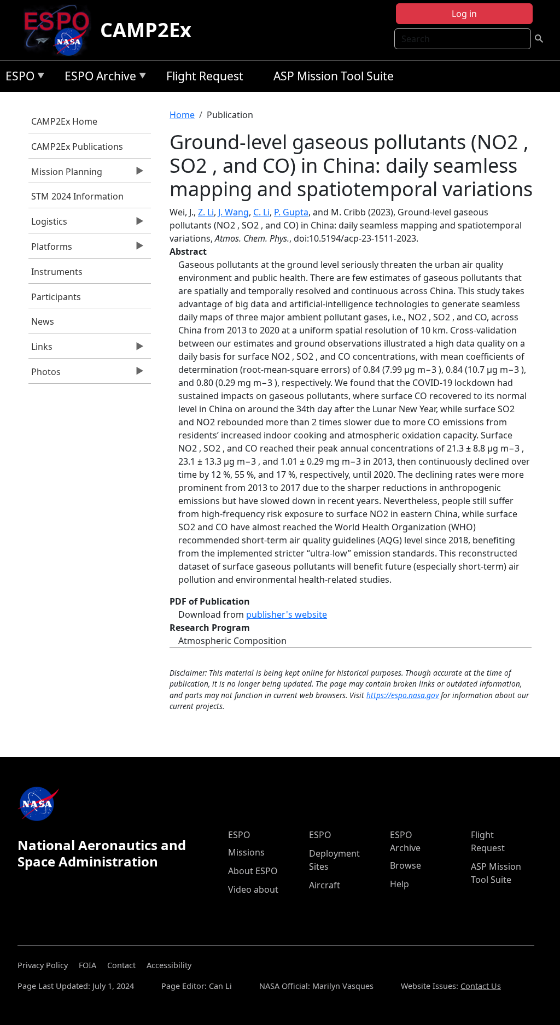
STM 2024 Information (77, 196)
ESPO (17, 77)
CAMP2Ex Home (64, 121)
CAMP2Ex (145, 29)
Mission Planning (65, 174)
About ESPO (253, 871)
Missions (246, 852)
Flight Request (204, 76)
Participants (56, 297)
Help (399, 884)
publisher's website (286, 614)
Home (182, 115)
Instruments (57, 272)
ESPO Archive (97, 77)
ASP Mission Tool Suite (333, 76)
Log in (464, 14)
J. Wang (233, 212)
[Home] (61, 30)
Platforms (50, 249)
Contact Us (480, 986)
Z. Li (206, 212)
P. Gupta (291, 212)
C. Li (261, 212)
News (42, 321)
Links (40, 349)
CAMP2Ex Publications (77, 146)
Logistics (47, 224)
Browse (405, 865)
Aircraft (324, 885)
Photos (44, 374)
